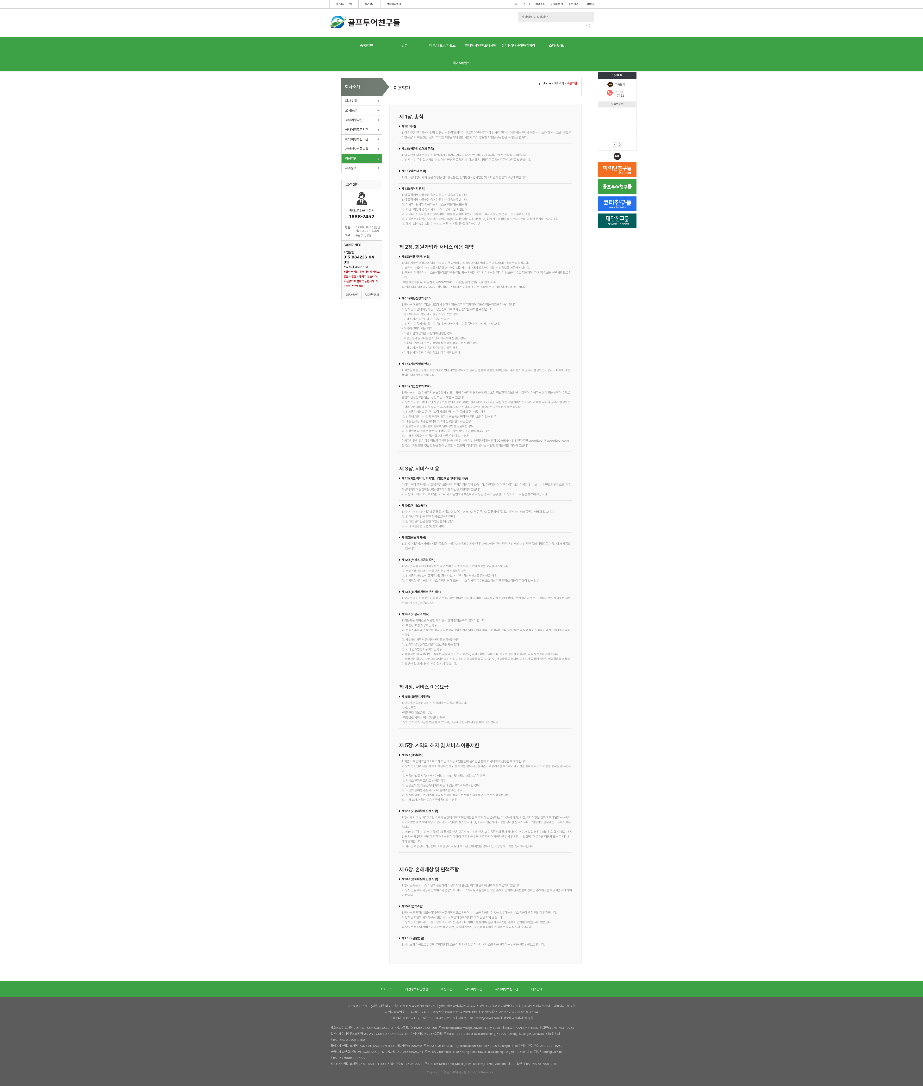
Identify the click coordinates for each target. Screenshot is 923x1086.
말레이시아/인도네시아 (480, 45)
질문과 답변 (352, 294)
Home (547, 83)
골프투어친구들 (344, 4)
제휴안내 (537, 989)
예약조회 (540, 4)
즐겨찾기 (369, 4)
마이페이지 (557, 4)
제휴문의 (351, 168)
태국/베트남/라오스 (442, 45)
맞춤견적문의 (372, 294)
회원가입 (573, 4)
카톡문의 (620, 84)
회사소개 (351, 101)
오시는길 (351, 110)
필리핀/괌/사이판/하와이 (518, 45)
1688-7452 (620, 94)
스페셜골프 (556, 45)
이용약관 (351, 158)
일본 (405, 45)
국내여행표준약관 (356, 130)
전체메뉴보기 (394, 4)
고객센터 (589, 4)
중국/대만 (366, 45)
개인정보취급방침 (356, 149)
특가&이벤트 (461, 63)
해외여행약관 (353, 120)
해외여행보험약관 (356, 139)
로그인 (526, 4)
